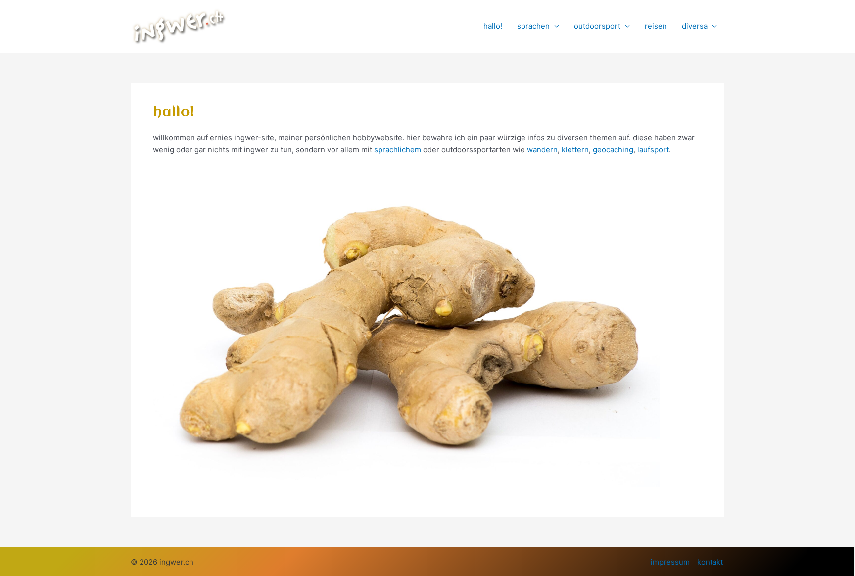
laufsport (653, 149)
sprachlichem (397, 149)
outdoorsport (597, 26)
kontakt (710, 562)
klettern (575, 149)
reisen (656, 26)
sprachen (533, 26)
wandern (542, 149)
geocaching (613, 149)
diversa (695, 26)
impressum (670, 562)
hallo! (492, 26)
